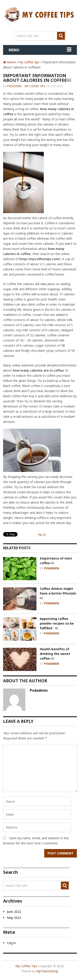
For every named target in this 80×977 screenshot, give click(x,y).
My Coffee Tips (26, 966)
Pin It (42, 535)
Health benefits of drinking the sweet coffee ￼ (55, 653)
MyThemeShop (47, 971)
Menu (14, 49)
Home (11, 62)
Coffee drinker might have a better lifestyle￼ (58, 593)
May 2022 (14, 917)
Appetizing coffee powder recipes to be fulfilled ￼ (57, 623)
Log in (11, 943)
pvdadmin (14, 86)
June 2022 (14, 911)
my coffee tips (29, 62)
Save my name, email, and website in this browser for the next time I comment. (36, 840)
